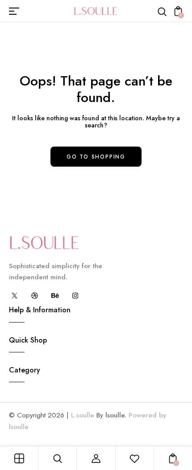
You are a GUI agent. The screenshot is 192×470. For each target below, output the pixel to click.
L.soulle (82, 415)
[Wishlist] (134, 458)
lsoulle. (115, 415)
